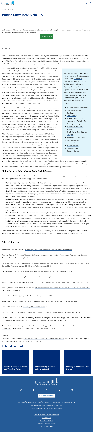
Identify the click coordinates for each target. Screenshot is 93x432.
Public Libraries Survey (41, 277)
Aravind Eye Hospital (74, 110)
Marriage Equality (73, 124)
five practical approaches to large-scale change (70, 176)
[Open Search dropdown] (87, 3)
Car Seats (70, 113)
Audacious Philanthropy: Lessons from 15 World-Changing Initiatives (74, 81)
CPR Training (72, 116)
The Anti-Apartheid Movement (78, 107)
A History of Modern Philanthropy (35, 307)
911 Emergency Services (76, 137)
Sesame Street (72, 148)
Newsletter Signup (46, 396)
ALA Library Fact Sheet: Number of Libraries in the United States (48, 250)
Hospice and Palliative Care (77, 121)
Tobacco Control (73, 151)
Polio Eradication (73, 143)
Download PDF (46, 36)
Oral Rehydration (73, 140)
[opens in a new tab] (21, 390)
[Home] (7, 3)
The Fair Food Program (75, 118)
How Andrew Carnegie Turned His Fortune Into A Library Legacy (39, 312)
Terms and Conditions (33, 341)
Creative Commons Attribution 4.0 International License (44, 338)
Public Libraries (72, 145)
